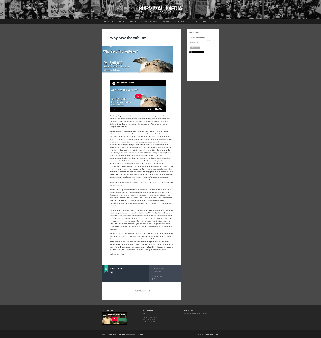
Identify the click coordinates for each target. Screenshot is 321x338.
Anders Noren (209, 334)
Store (204, 21)
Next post (157, 279)
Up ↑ (217, 334)
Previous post (158, 276)
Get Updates (182, 21)
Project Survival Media (116, 334)
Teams (120, 21)
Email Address (202, 42)
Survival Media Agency (150, 21)
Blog (155, 271)
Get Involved (168, 21)
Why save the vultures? (129, 37)
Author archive (111, 272)
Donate (194, 21)
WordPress (139, 334)
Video (159, 271)
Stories (131, 21)
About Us (107, 21)
